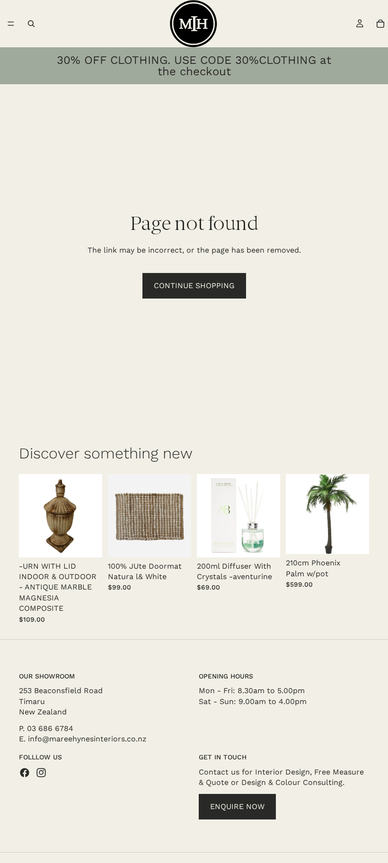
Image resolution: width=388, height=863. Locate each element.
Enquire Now (237, 805)
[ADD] (87, 542)
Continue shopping (194, 285)
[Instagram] (41, 772)
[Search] (31, 23)
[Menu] (11, 24)
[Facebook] (24, 772)
